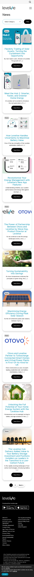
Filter (27, 22)
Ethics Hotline (6, 545)
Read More (17, 66)
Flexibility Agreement (8, 525)
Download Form (6, 519)
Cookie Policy (6, 527)
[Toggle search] (30, 2)
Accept (5, 574)
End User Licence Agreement (7, 522)
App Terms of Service (8, 529)
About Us (4, 517)
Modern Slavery (6, 541)
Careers (4, 543)
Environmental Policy (8, 535)
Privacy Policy (6, 533)
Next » (21, 485)
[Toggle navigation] (30, 8)
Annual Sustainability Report (7, 538)
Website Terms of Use (8, 531)
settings (15, 571)
